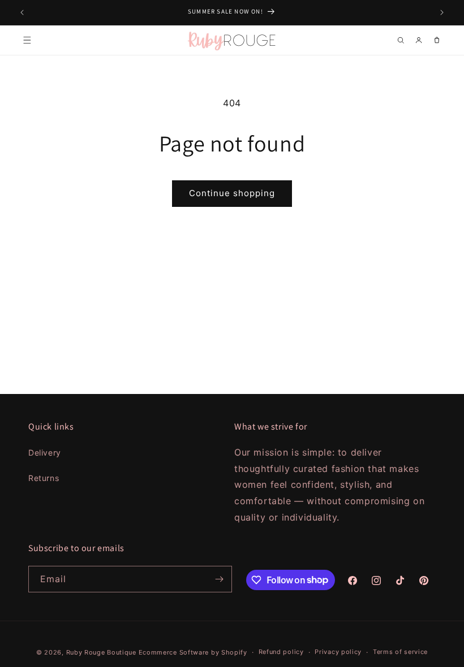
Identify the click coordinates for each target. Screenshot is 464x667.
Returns (43, 478)
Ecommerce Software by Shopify (193, 652)
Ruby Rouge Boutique (102, 652)
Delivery (44, 452)
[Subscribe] (219, 579)
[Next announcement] (441, 12)
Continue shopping (232, 193)
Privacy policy (338, 652)
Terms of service (400, 652)
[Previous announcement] (22, 12)
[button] (27, 40)
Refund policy (281, 652)
